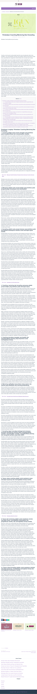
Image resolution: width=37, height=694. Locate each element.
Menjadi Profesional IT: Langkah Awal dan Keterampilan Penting (12, 676)
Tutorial (2, 684)
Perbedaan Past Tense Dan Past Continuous (6, 630)
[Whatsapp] (8, 620)
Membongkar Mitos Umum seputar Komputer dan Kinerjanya (12, 673)
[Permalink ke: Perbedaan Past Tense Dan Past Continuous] (6, 626)
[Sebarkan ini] (2, 620)
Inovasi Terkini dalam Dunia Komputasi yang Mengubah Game (12, 669)
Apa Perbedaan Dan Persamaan (5, 651)
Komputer (3, 681)
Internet (2, 682)
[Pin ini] (5, 620)
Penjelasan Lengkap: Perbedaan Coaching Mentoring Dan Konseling (14, 100)
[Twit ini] (3, 620)
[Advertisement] (18, 47)
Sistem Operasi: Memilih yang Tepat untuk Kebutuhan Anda (11, 664)
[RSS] (18, 1)
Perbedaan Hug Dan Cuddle (29, 630)
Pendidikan (6, 648)
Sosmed (2, 686)
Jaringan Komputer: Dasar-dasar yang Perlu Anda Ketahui (11, 675)
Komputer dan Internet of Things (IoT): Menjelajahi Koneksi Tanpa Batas (14, 666)
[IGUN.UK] (18, 4)
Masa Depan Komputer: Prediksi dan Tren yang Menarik (11, 667)
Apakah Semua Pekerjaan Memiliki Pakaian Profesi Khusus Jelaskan (28, 651)
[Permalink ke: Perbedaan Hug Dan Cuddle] (30, 626)
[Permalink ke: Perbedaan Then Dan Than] (18, 626)
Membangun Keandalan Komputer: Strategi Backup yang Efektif (12, 662)
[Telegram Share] (7, 620)
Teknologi (3, 688)
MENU (34, 8)
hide (20, 98)
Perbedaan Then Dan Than (17, 630)
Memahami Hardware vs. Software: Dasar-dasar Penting (11, 671)
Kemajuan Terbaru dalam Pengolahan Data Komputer (10, 660)
